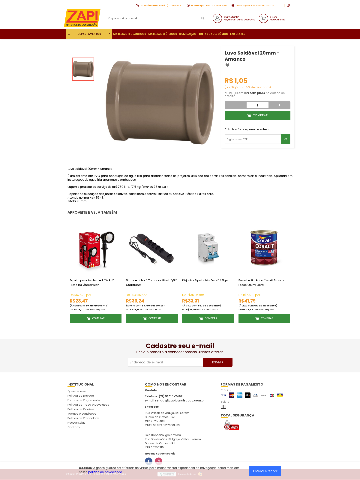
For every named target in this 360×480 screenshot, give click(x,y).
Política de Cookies (81, 409)
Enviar (218, 362)
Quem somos (77, 391)
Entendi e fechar (265, 471)
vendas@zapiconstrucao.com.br (255, 5)
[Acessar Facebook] (280, 5)
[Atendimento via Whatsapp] (338, 459)
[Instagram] (158, 461)
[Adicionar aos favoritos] (227, 65)
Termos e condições (82, 414)
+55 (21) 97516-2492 (170, 5)
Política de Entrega (81, 396)
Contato (74, 427)
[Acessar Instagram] (289, 5)
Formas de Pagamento (84, 400)
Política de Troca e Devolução (88, 405)
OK (285, 139)
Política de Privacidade (83, 418)
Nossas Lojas (76, 423)
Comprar (260, 115)
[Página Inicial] (82, 26)
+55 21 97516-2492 (216, 5)
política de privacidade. (105, 472)
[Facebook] (148, 461)
